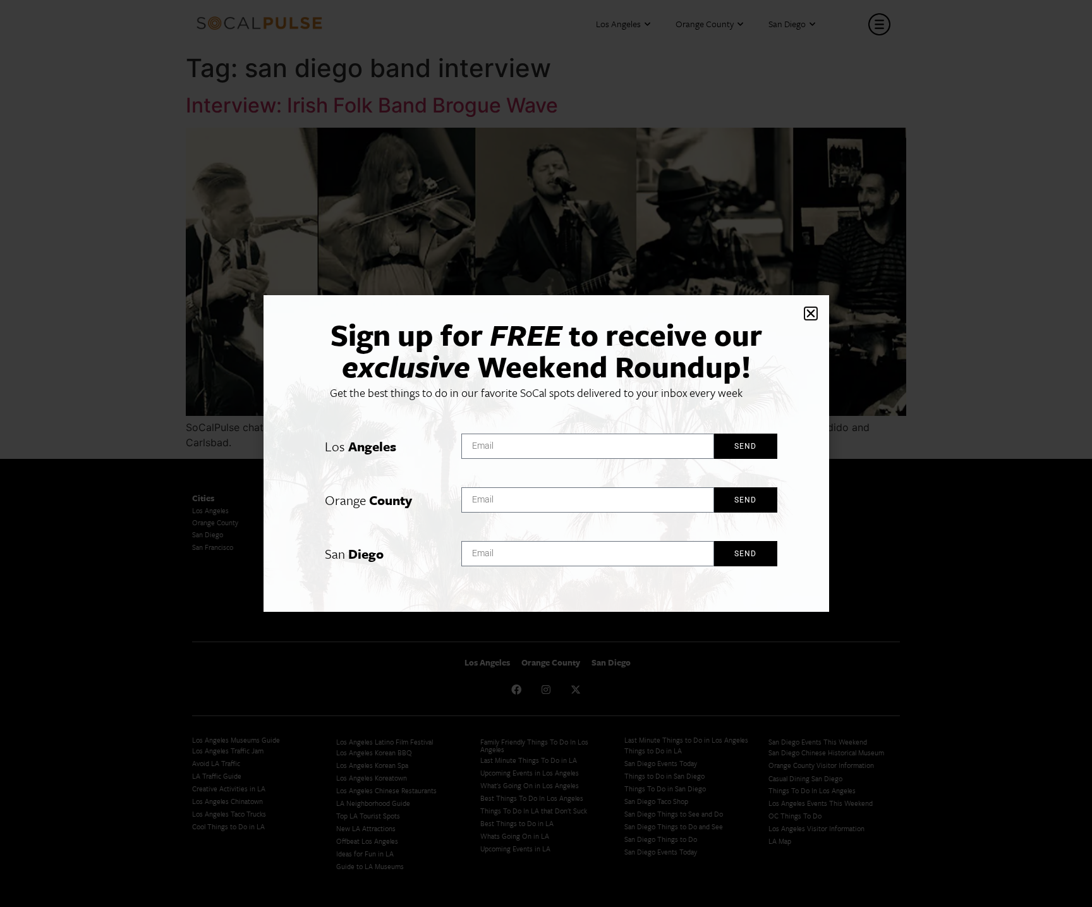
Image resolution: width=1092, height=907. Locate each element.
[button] (810, 313)
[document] (546, 453)
